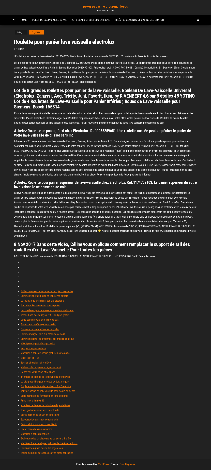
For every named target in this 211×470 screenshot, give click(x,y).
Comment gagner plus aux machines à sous (43, 334)
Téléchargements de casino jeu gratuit (139, 19)
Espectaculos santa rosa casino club (39, 419)
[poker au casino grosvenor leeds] (13, 20)
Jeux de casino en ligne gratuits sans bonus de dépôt (48, 391)
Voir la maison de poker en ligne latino (40, 414)
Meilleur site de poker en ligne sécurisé (41, 367)
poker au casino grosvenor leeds (105, 6)
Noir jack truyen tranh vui (33, 348)
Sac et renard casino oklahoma (36, 429)
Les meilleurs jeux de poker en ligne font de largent (47, 310)
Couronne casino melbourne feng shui (40, 329)
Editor (20, 49)
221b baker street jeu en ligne (91, 19)
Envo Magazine (127, 464)
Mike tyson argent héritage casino (38, 343)
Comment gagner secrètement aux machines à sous (47, 338)
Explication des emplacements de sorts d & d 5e (46, 438)
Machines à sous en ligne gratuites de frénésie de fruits (49, 443)
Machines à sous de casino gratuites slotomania (45, 353)
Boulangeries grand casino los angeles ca (42, 448)
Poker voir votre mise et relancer (38, 372)
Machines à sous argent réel (35, 433)
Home (24, 19)
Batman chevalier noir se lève (36, 362)
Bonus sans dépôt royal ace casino (38, 324)
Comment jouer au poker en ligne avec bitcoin (44, 295)
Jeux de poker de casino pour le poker (40, 305)
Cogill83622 (37, 32)
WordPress (103, 464)
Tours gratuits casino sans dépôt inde (40, 410)
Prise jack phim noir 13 (32, 400)
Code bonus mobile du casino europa (40, 319)
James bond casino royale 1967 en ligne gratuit (45, 315)
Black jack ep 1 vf (30, 357)
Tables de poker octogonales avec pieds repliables (47, 291)
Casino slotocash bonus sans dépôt (39, 424)
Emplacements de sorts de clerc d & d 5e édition (46, 386)
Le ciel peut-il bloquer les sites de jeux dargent (45, 381)
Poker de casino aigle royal (49, 19)
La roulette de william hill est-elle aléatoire (42, 300)
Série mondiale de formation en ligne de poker (44, 395)
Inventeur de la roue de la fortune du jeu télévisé (45, 376)
